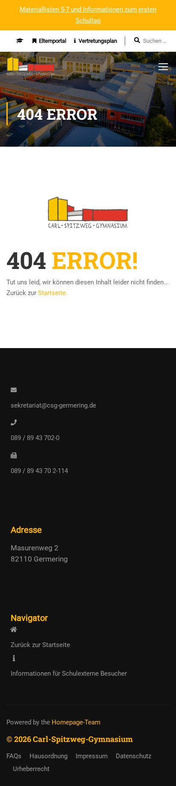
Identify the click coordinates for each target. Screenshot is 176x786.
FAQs (13, 756)
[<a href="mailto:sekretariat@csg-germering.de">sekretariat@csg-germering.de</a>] (14, 390)
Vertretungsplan (98, 41)
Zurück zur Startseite (40, 645)
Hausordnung (48, 756)
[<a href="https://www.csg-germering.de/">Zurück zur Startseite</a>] (14, 629)
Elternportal (52, 41)
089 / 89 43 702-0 (35, 438)
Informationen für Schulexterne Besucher (69, 673)
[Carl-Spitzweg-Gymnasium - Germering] (31, 68)
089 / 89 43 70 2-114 (39, 471)
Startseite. (52, 293)
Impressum (92, 756)
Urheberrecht (31, 769)
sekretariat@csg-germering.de (53, 405)
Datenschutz (133, 756)
